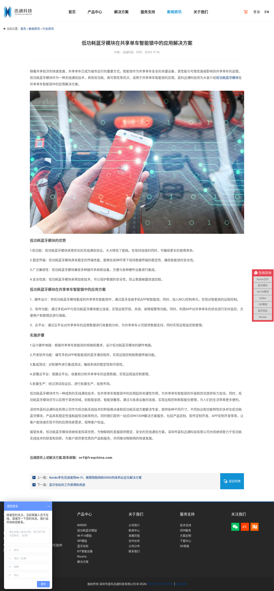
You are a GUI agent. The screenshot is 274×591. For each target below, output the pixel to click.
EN (267, 12)
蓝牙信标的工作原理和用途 (67, 485)
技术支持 (185, 525)
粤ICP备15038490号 (160, 584)
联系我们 (134, 551)
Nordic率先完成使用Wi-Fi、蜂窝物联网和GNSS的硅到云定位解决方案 (95, 477)
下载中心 (185, 541)
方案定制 (185, 535)
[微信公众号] (235, 527)
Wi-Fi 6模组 (84, 535)
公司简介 (134, 525)
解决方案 (121, 12)
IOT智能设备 (85, 551)
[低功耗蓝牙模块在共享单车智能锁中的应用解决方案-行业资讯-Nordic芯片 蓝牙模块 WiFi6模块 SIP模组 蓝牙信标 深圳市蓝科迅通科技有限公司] (17, 12)
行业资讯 (48, 29)
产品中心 (95, 12)
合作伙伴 (134, 541)
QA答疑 (184, 546)
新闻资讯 (174, 12)
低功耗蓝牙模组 (87, 530)
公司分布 (134, 546)
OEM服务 (185, 530)
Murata (81, 556)
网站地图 (181, 584)
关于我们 (201, 12)
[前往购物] (246, 12)
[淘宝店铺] (255, 527)
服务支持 (148, 12)
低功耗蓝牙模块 (227, 78)
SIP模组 (82, 541)
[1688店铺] (245, 527)
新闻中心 (134, 530)
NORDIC (82, 525)
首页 (72, 12)
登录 (256, 12)
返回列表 (235, 481)
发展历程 (134, 535)
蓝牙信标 (82, 546)
